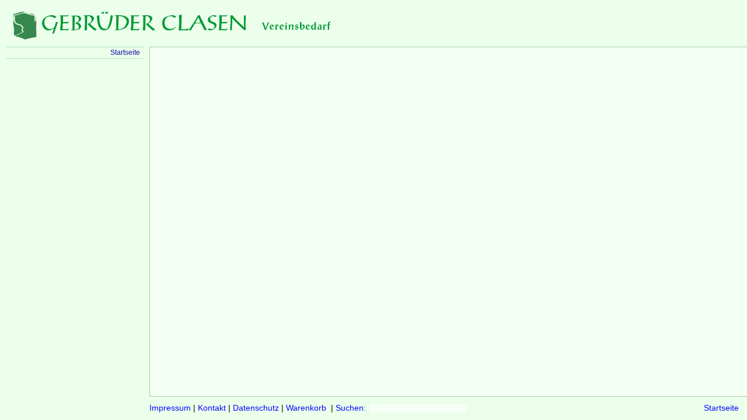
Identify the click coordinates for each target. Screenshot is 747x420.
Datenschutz (256, 408)
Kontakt (212, 408)
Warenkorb (306, 408)
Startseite (721, 408)
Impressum (170, 408)
